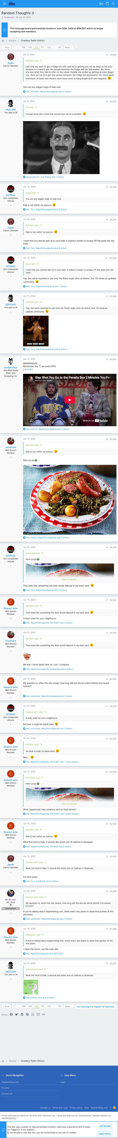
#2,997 (113, 856)
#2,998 (113, 891)
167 (59, 47)
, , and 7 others (45, 177)
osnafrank (10, 447)
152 (49, 47)
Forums (5, 1088)
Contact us (7, 1093)
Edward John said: (34, 712)
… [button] (18, 47)
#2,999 (113, 929)
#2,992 (113, 679)
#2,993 (113, 706)
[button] (5, 3)
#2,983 (113, 187)
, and (44, 953)
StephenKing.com (10, 1082)
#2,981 (113, 55)
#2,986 (113, 296)
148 (23, 47)
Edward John (11, 608)
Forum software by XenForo (28, 1115)
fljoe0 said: (31, 193)
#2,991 (113, 633)
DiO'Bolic (11, 195)
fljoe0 (11, 63)
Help (86, 1107)
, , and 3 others (48, 91)
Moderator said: (33, 934)
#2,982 (113, 101)
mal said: (30, 107)
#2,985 (113, 258)
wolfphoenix (10, 367)
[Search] (113, 4)
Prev (7, 47)
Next (67, 47)
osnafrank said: (33, 553)
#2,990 (113, 600)
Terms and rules (60, 1107)
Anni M (27, 369)
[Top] (110, 1108)
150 (36, 47)
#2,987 (113, 359)
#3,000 (113, 963)
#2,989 (113, 547)
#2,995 (113, 772)
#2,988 (113, 439)
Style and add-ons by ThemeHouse (74, 1115)
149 (30, 47)
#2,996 (113, 824)
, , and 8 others (46, 248)
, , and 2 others (49, 622)
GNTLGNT (11, 109)
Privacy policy (76, 1107)
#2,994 (113, 738)
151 (42, 47)
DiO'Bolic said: (32, 60)
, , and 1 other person (52, 762)
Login (62, 1082)
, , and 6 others (46, 349)
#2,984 (113, 219)
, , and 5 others (46, 209)
